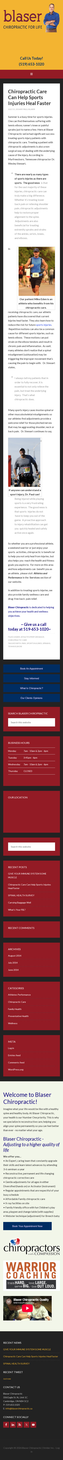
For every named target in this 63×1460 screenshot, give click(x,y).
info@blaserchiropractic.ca (19, 1408)
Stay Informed (31, 678)
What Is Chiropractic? (31, 688)
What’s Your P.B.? (17, 909)
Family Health (14, 1009)
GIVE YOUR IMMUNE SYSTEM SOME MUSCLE (27, 1349)
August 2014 (14, 955)
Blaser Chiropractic (31, 28)
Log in (11, 1048)
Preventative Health (18, 1016)
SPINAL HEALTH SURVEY (21, 895)
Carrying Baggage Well (19, 902)
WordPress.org (15, 1069)
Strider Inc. (48, 1447)
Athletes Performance (32, 637)
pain (24, 643)
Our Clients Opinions (31, 698)
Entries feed (14, 1055)
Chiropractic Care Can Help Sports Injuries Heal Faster (29, 97)
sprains (46, 643)
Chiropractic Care (17, 640)
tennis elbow (15, 646)
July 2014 (13, 962)
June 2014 (13, 969)
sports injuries (34, 643)
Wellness (12, 1023)
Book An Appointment (31, 668)
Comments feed (16, 1062)
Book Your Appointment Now (27, 1226)
